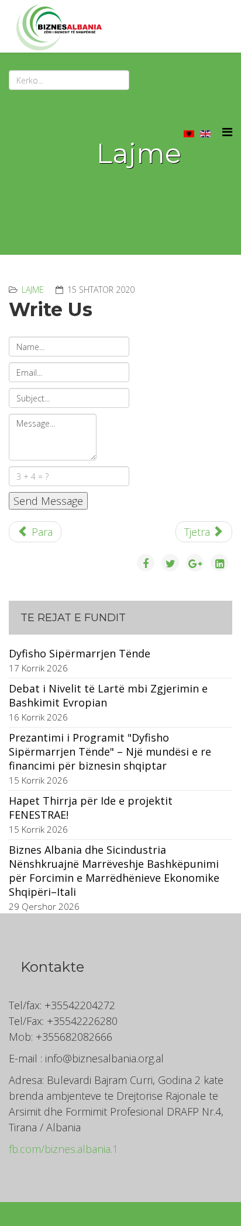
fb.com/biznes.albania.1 (63, 1149)
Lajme (33, 289)
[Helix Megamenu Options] (227, 131)
